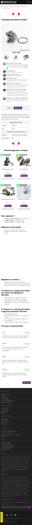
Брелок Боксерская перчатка (8, 199)
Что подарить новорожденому (7, 447)
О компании (3, 395)
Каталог (6, 6)
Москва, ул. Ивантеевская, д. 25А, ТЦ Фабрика (11, 434)
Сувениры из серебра (15, 6)
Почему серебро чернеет (6, 444)
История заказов (4, 420)
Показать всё (26, 382)
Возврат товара (4, 411)
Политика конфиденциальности (7, 400)
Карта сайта (3, 413)
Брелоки (24, 6)
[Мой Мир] (19, 52)
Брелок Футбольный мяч (24, 199)
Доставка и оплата (5, 397)
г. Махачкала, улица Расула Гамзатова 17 (9, 431)
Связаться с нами (4, 408)
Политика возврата (5, 399)
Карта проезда (4, 436)
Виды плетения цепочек (6, 448)
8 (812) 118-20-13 (19, 220)
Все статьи (3, 450)
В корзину (18, 108)
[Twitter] (15, 52)
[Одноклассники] (17, 52)
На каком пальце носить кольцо (7, 445)
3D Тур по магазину (5, 394)
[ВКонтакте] (13, 52)
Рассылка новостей (5, 424)
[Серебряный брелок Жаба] (16, 37)
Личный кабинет (4, 419)
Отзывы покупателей (5, 409)
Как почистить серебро (6, 442)
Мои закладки (4, 422)
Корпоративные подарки (6, 402)
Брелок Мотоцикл (24, 169)
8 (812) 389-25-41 (25, 218)
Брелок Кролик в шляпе (8, 169)
